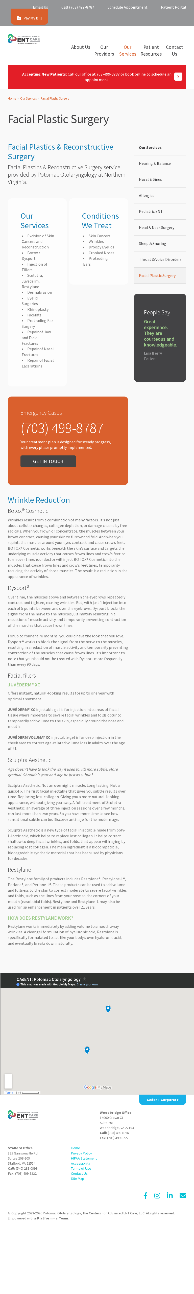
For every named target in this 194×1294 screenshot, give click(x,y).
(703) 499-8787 (118, 1132)
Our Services (28, 98)
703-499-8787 (108, 74)
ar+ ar (51, 1218)
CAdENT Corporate (163, 1099)
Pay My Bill (32, 17)
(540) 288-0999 (26, 1168)
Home (12, 98)
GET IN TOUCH (48, 461)
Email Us (40, 7)
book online (135, 74)
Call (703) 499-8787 (77, 7)
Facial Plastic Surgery (55, 98)
